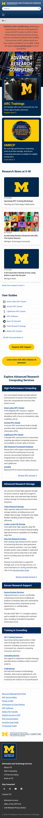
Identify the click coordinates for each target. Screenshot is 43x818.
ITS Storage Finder (9, 726)
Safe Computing (10, 771)
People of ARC (7, 701)
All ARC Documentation (12, 337)
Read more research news (12, 285)
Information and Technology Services (17, 764)
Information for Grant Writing (13, 705)
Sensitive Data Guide (21, 570)
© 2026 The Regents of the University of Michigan (20, 814)
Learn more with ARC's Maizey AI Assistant (21, 361)
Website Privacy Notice (15, 808)
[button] (21, 15)
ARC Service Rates (9, 697)
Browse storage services (26, 577)
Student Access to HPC (11, 715)
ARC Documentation (10, 719)
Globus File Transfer (10, 712)
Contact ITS (6, 794)
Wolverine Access (11, 800)
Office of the (12, 804)
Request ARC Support (21, 347)
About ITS (8, 767)
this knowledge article (23, 46)
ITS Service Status (11, 775)
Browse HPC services (27, 475)
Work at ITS (8, 778)
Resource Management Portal (14, 694)
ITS (5, 21)
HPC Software (7, 708)
